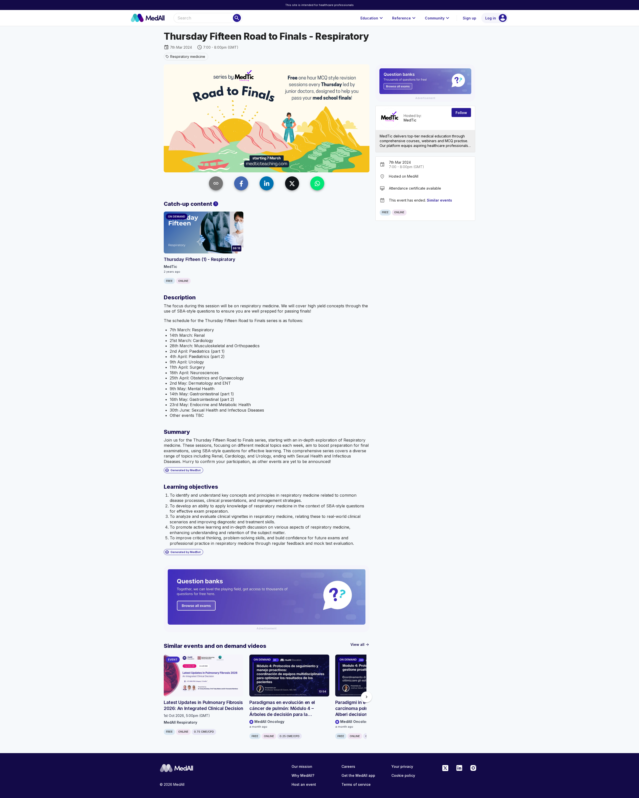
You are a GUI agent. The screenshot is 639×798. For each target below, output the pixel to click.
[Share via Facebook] (241, 183)
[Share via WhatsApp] (317, 183)
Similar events (439, 200)
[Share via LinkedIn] (267, 183)
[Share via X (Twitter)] (292, 183)
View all (359, 644)
